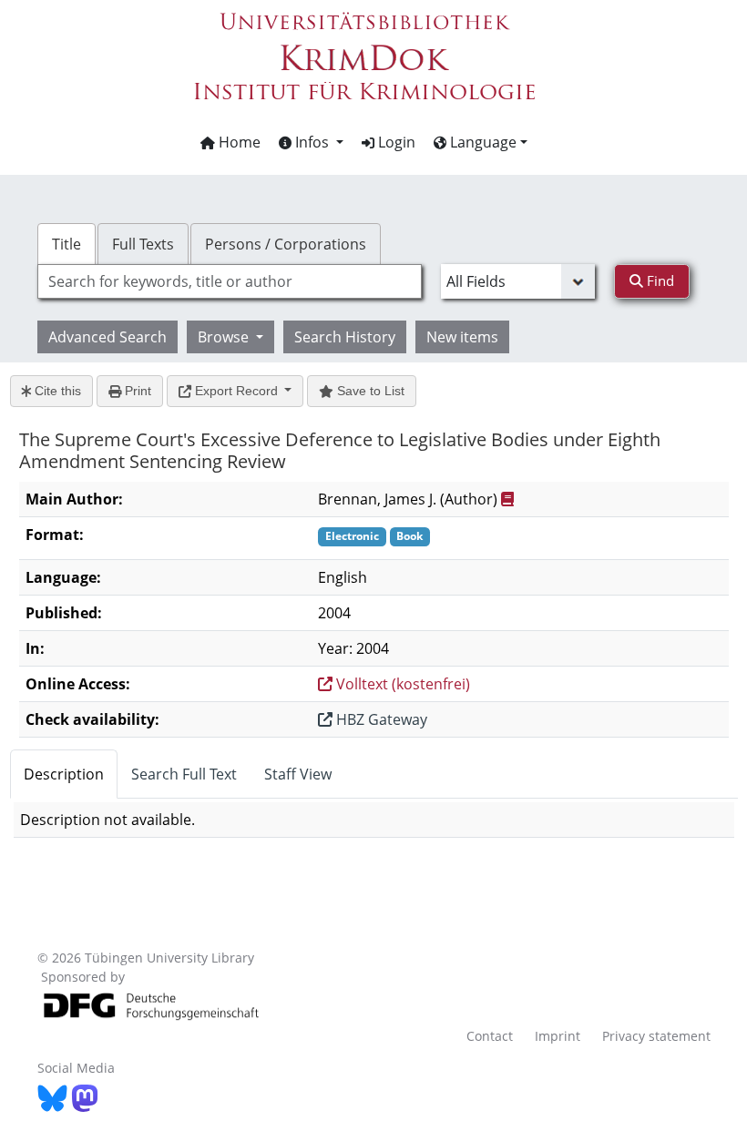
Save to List (368, 390)
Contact (489, 1036)
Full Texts (143, 244)
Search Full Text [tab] (184, 774)
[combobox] (229, 281)
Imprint (557, 1036)
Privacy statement (656, 1036)
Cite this (56, 390)
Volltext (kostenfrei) (401, 684)
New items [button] (462, 337)
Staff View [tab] (298, 774)
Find (658, 280)
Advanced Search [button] (107, 337)
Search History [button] (344, 337)
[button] (311, 142)
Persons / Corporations (285, 244)
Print (136, 390)
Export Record (236, 390)
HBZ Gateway (380, 719)
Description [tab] (64, 774)
